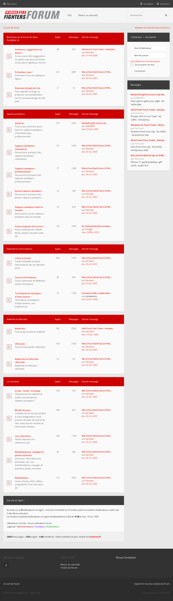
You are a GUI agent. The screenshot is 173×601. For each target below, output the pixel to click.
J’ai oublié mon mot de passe (145, 61)
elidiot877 (90, 126)
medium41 (95, 536)
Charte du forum (68, 567)
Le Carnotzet (13, 381)
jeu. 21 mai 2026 (89, 55)
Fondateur (39, 526)
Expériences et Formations (19, 248)
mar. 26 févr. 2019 (90, 232)
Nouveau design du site (27, 88)
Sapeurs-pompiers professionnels (25, 170)
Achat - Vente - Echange (27, 390)
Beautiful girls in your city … (95, 123)
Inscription (150, 37)
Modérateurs (52, 526)
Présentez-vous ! (24, 72)
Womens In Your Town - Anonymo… (99, 49)
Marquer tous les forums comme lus (152, 27)
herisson (90, 52)
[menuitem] (163, 4)
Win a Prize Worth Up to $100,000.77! (148, 155)
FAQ (70, 15)
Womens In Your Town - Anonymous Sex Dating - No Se (148, 124)
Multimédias (21, 477)
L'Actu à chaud (23, 258)
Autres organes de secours (29, 226)
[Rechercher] (166, 15)
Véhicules (20, 343)
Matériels (20, 328)
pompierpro (91, 296)
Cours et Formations (25, 277)
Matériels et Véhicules (17, 319)
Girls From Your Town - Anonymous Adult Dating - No (148, 140)
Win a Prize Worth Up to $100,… (97, 72)
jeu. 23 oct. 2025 (89, 78)
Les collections (23, 436)
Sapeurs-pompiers (16, 114)
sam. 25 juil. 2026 (90, 129)
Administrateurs (25, 526)
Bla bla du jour (22, 410)
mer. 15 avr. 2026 (90, 334)
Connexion (136, 37)
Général (19, 123)
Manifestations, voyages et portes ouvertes (29, 453)
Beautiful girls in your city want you (148, 94)
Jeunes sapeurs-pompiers (28, 190)
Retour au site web (88, 15)
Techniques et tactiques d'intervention (28, 295)
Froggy (89, 229)
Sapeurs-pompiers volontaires (25, 147)
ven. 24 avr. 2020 (90, 299)
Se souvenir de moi (144, 64)
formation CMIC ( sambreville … (97, 293)
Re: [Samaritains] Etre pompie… (97, 226)
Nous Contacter (126, 557)
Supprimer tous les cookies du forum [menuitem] (152, 583)
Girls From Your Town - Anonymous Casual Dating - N (148, 109)
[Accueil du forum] (32, 15)
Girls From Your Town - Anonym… (98, 328)
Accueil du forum (11, 583)
